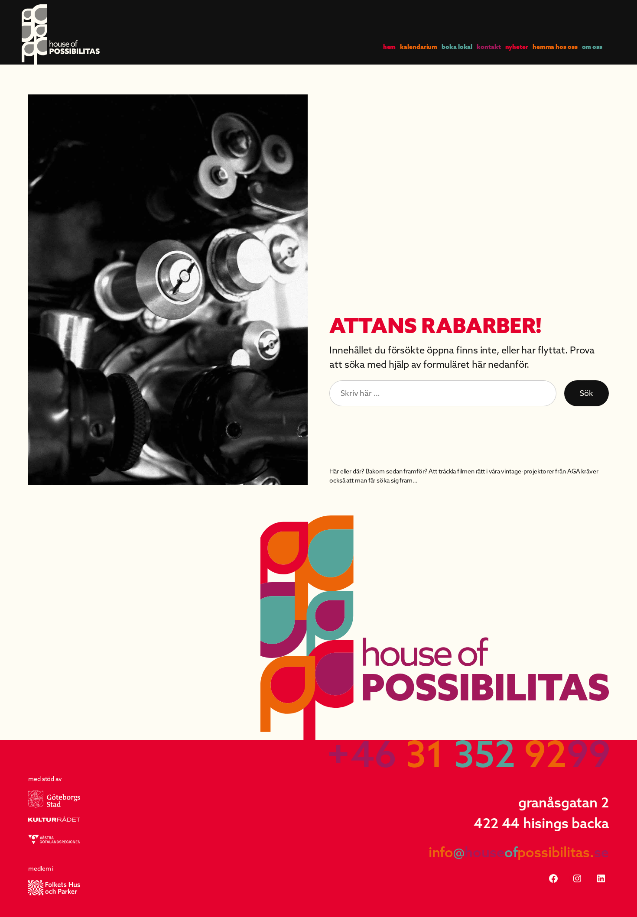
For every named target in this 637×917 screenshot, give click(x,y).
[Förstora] (296, 105)
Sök (586, 393)
